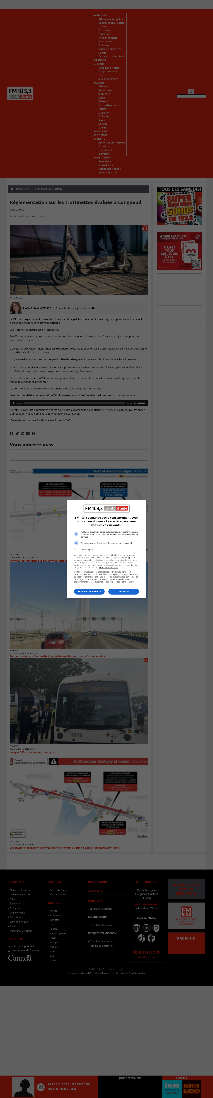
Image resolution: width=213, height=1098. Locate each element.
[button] (106, 550)
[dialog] (106, 549)
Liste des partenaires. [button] (108, 567)
